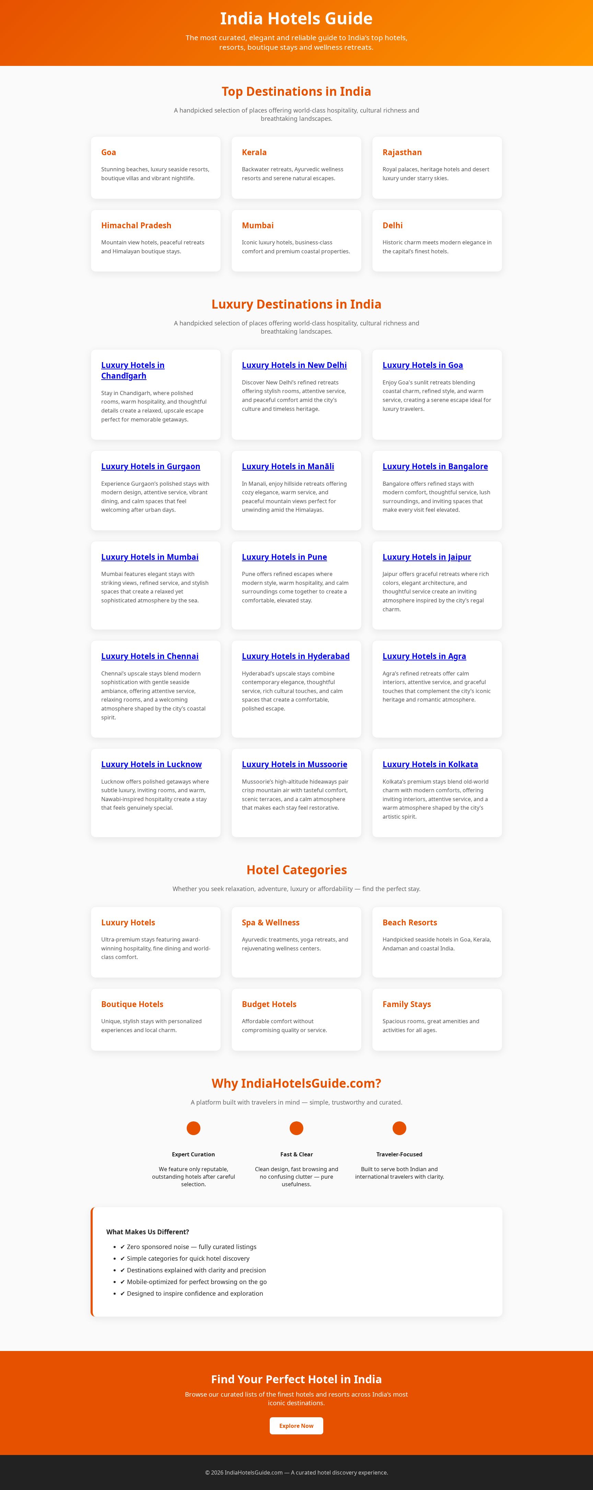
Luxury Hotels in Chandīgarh (133, 370)
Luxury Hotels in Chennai (150, 656)
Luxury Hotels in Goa (423, 365)
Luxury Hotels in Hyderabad (296, 656)
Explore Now (296, 1426)
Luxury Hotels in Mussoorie (294, 764)
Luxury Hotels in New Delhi (294, 365)
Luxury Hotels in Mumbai (150, 557)
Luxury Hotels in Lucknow (151, 764)
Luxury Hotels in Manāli (288, 466)
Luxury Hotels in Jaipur (427, 557)
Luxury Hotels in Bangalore (435, 466)
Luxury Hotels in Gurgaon (150, 466)
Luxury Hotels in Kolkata (430, 764)
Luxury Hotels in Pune (284, 557)
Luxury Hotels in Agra (424, 656)
